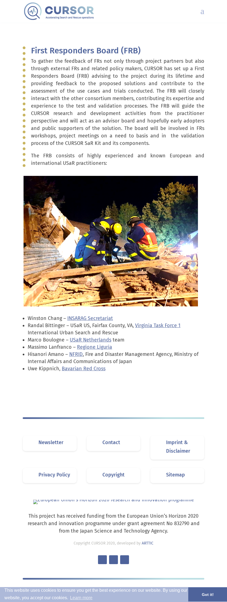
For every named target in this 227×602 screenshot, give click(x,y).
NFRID (76, 354)
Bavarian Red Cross (83, 369)
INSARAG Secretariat (90, 318)
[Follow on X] (102, 559)
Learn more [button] (81, 597)
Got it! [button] (208, 594)
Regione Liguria (94, 347)
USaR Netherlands (90, 340)
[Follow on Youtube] (124, 559)
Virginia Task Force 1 (157, 325)
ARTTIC (147, 543)
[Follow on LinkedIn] (113, 559)
